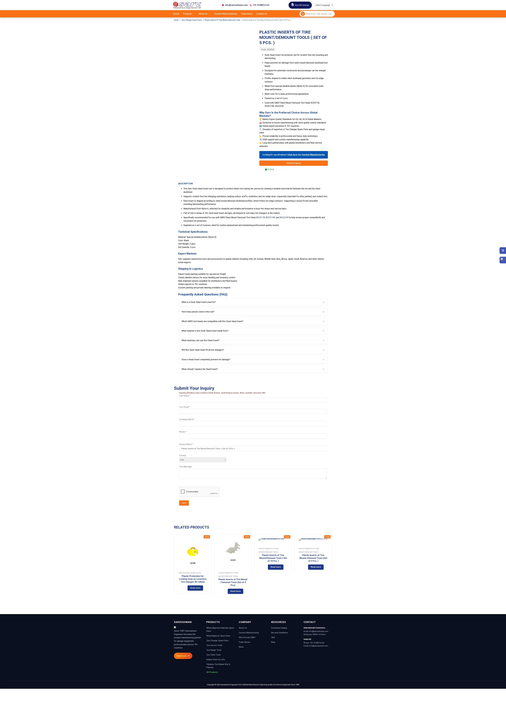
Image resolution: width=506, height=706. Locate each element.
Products (187, 14)
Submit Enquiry (294, 163)
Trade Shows (244, 642)
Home (176, 14)
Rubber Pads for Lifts (215, 659)
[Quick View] (182, 588)
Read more (195, 588)
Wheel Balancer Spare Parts (218, 636)
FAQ (273, 637)
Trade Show (246, 14)
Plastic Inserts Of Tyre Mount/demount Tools (222, 20)
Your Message (185, 466)
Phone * (182, 432)
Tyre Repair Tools (213, 650)
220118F (271, 217)
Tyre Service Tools (214, 645)
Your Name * (184, 396)
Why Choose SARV (247, 637)
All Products (212, 672)
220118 (261, 217)
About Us (203, 14)
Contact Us (261, 14)
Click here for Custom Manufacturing (306, 154)
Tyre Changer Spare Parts (191, 20)
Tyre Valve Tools (213, 655)
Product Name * (186, 444)
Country (182, 455)
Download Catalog (279, 628)
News (241, 647)
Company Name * (187, 419)
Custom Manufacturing (225, 14)
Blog (273, 642)
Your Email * (184, 407)
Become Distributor (279, 632)
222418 (284, 217)
